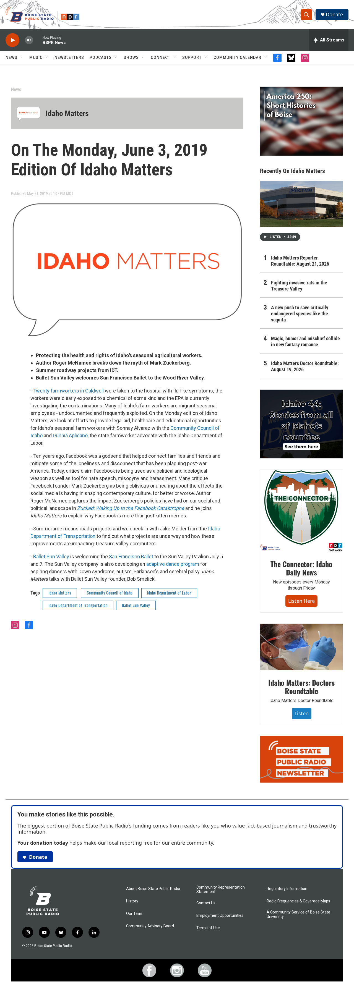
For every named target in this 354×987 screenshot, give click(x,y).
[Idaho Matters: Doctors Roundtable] (301, 647)
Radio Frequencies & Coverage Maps (298, 901)
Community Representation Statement (220, 889)
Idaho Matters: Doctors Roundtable (301, 686)
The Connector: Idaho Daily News (301, 568)
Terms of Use (208, 928)
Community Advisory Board (150, 926)
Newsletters (69, 57)
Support (192, 57)
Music (36, 57)
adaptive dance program (172, 564)
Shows (131, 57)
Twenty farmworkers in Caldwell (69, 391)
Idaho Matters (67, 113)
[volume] (29, 40)
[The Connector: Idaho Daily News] (301, 511)
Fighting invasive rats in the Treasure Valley (299, 286)
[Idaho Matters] (28, 113)
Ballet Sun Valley (51, 556)
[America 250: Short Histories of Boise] (301, 121)
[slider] (38, 40)
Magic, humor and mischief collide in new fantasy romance (305, 341)
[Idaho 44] (301, 424)
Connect (160, 57)
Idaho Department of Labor (169, 593)
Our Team (135, 914)
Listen (302, 713)
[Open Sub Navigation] (21, 57)
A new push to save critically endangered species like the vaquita (299, 314)
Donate (334, 14)
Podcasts (101, 57)
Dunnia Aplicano (70, 435)
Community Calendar (237, 57)
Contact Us (205, 903)
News (11, 57)
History (132, 901)
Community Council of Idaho (110, 593)
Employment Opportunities (219, 915)
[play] (12, 40)
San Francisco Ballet (131, 556)
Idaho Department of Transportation (78, 605)
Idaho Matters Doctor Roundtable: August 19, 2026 (305, 366)
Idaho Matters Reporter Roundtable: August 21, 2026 (300, 261)
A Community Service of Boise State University (298, 914)
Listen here (301, 601)
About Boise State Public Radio (153, 889)
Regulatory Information (287, 889)
